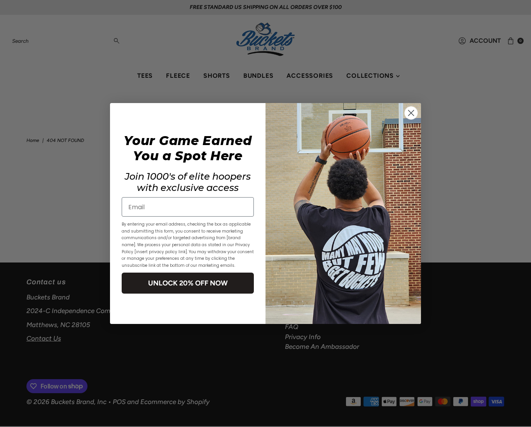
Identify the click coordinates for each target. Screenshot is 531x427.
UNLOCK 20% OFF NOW (188, 283)
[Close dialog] (411, 113)
